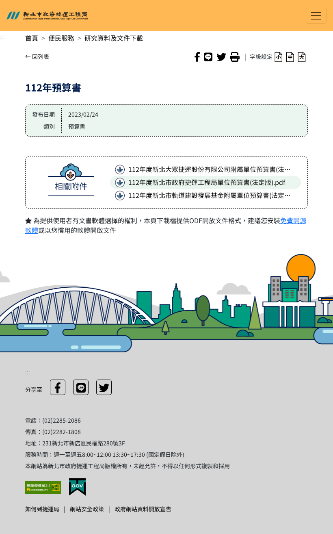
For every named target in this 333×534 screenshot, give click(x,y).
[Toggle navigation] (316, 16)
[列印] (235, 56)
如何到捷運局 (42, 509)
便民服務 (61, 38)
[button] (278, 56)
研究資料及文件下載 (113, 38)
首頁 (31, 38)
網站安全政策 (87, 509)
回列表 (40, 56)
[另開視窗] (43, 486)
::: (2, 36)
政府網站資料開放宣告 (143, 509)
